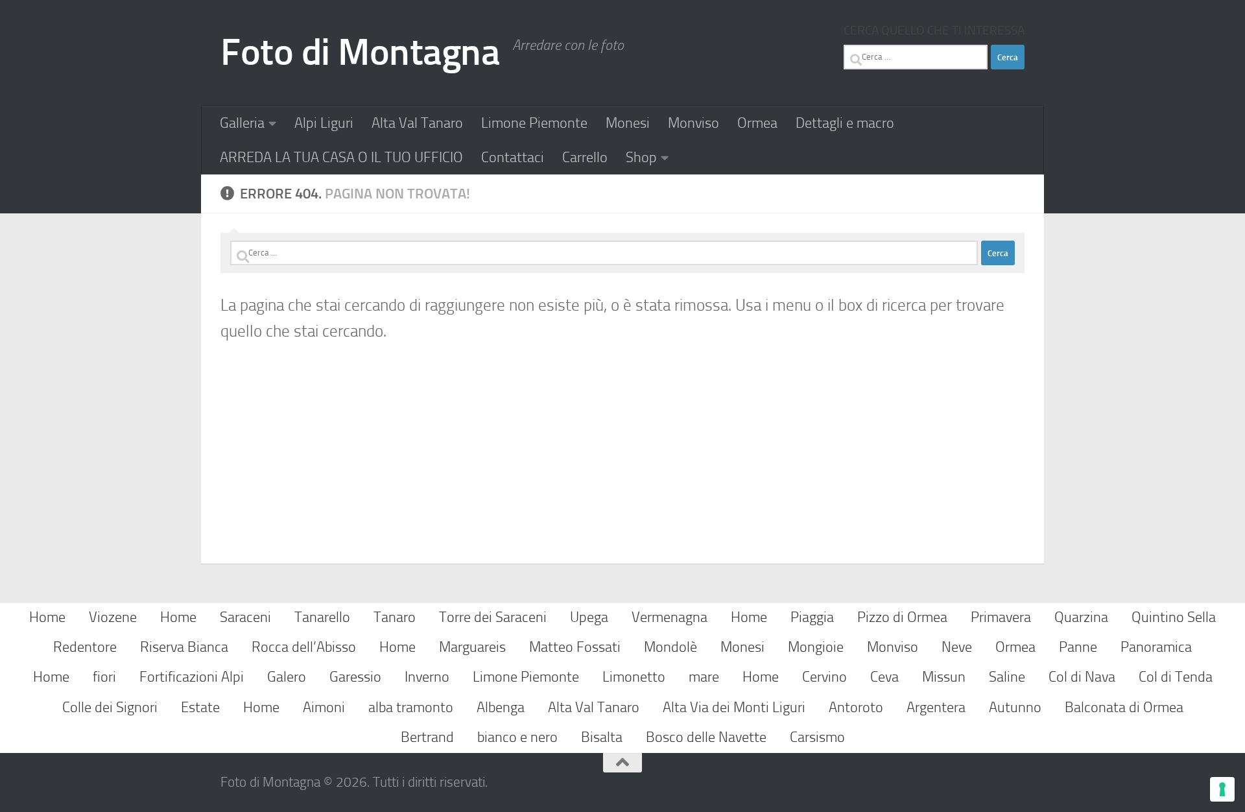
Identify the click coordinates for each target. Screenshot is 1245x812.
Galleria (242, 123)
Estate (200, 707)
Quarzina (1081, 617)
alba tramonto (410, 707)
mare (704, 677)
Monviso (693, 123)
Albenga (501, 707)
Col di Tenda (1176, 677)
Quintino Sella (1174, 617)
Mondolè (670, 647)
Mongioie (816, 647)
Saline (1007, 677)
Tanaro (395, 617)
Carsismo (817, 737)
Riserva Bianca (184, 647)
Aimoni (324, 707)
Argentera (936, 707)
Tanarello (322, 617)
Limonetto (633, 677)
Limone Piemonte (534, 123)
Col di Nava (1082, 677)
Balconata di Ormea (1124, 707)
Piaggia (812, 617)
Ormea (757, 123)
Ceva (884, 677)
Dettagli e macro (845, 123)
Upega (589, 617)
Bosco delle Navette (706, 737)
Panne (1078, 647)
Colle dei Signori (110, 707)
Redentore (85, 647)
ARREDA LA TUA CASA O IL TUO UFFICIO (341, 157)
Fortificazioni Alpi (191, 677)
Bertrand (427, 737)
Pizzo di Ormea (902, 617)
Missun (944, 677)
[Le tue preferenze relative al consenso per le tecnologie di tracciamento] (1222, 789)
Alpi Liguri (323, 123)
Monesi (628, 123)
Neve (957, 647)
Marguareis (472, 647)
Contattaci (512, 157)
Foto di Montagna (359, 52)
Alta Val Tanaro (417, 123)
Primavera (1001, 617)
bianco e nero (517, 737)
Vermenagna (669, 617)
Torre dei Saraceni (493, 617)
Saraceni (245, 617)
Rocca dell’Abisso (304, 647)
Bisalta (601, 737)
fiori (104, 677)
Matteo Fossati (575, 647)
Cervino (824, 677)
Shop (641, 157)
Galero (286, 677)
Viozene (113, 617)
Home (47, 617)
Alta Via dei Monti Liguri (734, 707)
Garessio (355, 677)
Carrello (585, 157)
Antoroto (856, 707)
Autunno (1015, 707)
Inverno (427, 677)
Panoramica (1156, 647)
